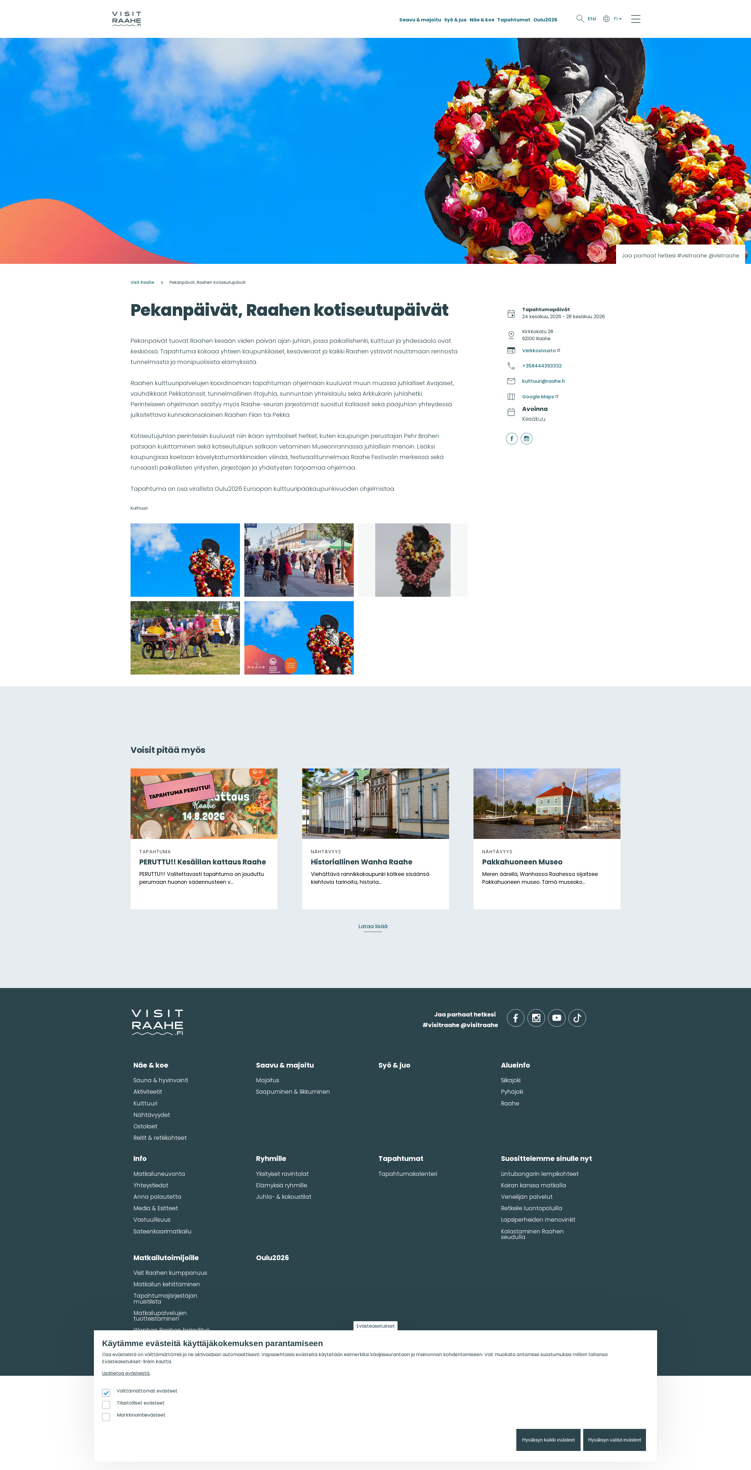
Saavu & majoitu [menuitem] (285, 1065)
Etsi (592, 18)
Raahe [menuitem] (510, 1103)
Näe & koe (482, 19)
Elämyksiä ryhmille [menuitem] (281, 1185)
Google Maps (538, 396)
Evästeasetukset (375, 1326)
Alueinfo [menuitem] (515, 1065)
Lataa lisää (373, 926)
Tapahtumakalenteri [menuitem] (407, 1174)
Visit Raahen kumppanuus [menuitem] (170, 1273)
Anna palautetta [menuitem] (157, 1197)
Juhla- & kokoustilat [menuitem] (284, 1197)
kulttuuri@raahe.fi (543, 381)
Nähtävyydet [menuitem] (151, 1115)
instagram (544, 1014)
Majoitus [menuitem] (267, 1080)
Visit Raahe (142, 282)
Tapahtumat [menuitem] (400, 1158)
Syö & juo (455, 19)
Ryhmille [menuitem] (271, 1158)
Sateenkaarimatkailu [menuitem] (162, 1231)
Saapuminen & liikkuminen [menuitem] (293, 1092)
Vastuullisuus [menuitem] (151, 1220)
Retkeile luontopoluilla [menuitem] (531, 1208)
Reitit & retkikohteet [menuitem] (160, 1138)
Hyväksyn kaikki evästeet (548, 1439)
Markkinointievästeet (141, 1415)
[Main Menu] (636, 19)
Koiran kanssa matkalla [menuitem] (533, 1185)
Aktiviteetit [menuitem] (147, 1092)
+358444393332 (542, 366)
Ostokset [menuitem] (145, 1126)
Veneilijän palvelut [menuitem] (527, 1197)
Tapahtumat (513, 19)
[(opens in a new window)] (185, 560)
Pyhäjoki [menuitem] (512, 1092)
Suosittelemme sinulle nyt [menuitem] (546, 1158)
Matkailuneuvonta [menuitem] (159, 1174)
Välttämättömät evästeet (147, 1391)
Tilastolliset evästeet (141, 1403)
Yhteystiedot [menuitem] (150, 1185)
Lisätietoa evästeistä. (126, 1373)
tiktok (585, 1014)
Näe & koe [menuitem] (150, 1065)
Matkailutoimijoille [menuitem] (166, 1257)
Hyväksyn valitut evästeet (614, 1439)
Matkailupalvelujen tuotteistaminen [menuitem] (160, 1316)
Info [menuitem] (140, 1158)
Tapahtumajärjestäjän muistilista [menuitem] (165, 1298)
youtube (564, 1014)
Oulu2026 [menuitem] (272, 1257)
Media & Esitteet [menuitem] (155, 1208)
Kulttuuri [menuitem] (145, 1103)
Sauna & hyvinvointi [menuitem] (160, 1080)
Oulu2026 (545, 19)
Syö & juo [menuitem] (394, 1065)
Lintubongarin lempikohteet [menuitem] (540, 1174)
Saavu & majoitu (420, 19)
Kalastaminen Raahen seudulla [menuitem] (532, 1234)
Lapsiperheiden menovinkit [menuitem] (538, 1220)
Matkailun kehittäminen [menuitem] (166, 1284)
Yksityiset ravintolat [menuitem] (282, 1174)
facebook (523, 1014)
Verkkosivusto (539, 350)
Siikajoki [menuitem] (510, 1080)
